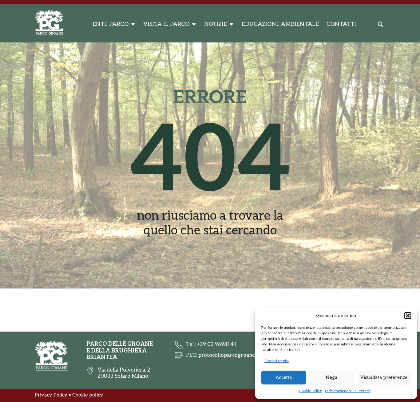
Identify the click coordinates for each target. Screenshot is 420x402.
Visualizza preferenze (383, 377)
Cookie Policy (310, 391)
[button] (408, 315)
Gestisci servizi (276, 361)
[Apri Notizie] (231, 24)
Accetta (283, 377)
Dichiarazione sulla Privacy (347, 391)
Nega (331, 377)
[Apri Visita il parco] (193, 24)
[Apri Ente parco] (133, 24)
